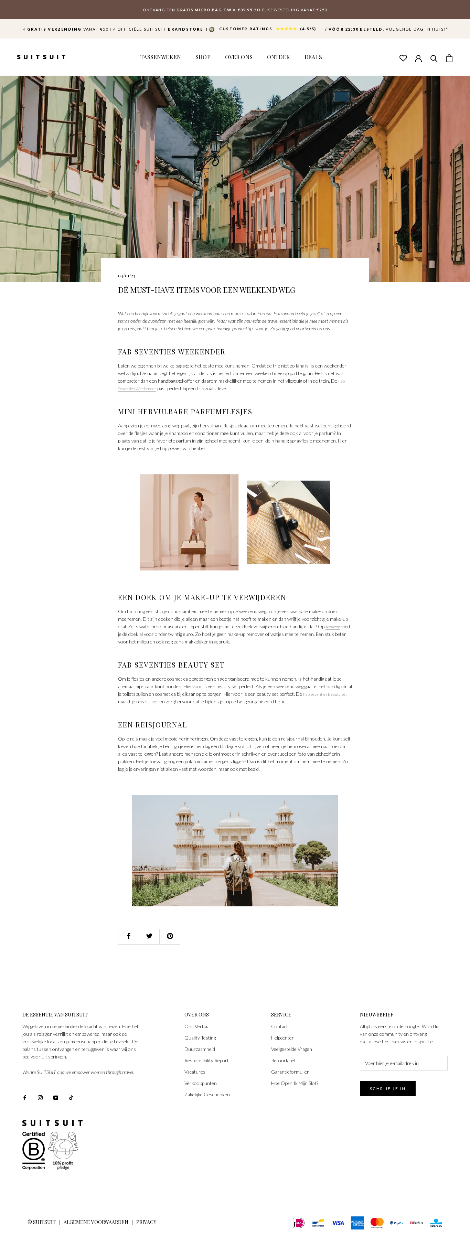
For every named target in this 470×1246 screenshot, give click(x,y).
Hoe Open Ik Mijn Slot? (294, 1083)
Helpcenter (282, 1038)
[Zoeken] (433, 57)
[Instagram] (40, 1097)
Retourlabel (283, 1060)
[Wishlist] (402, 57)
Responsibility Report (206, 1060)
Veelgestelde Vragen (291, 1049)
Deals (313, 57)
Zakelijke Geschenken (207, 1094)
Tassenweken (160, 57)
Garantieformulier (290, 1072)
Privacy (146, 1222)
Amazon (332, 626)
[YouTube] (55, 1097)
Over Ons (239, 57)
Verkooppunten (200, 1083)
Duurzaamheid (199, 1049)
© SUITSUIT (42, 1222)
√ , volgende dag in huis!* (386, 29)
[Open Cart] (449, 57)
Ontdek (278, 57)
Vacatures (194, 1072)
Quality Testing (200, 1038)
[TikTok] (71, 1097)
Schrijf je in (388, 1088)
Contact (279, 1026)
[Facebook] (24, 1097)
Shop (203, 57)
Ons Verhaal (197, 1026)
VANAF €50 (66, 29)
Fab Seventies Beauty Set (325, 694)
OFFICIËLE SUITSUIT (158, 29)
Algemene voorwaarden (96, 1222)
